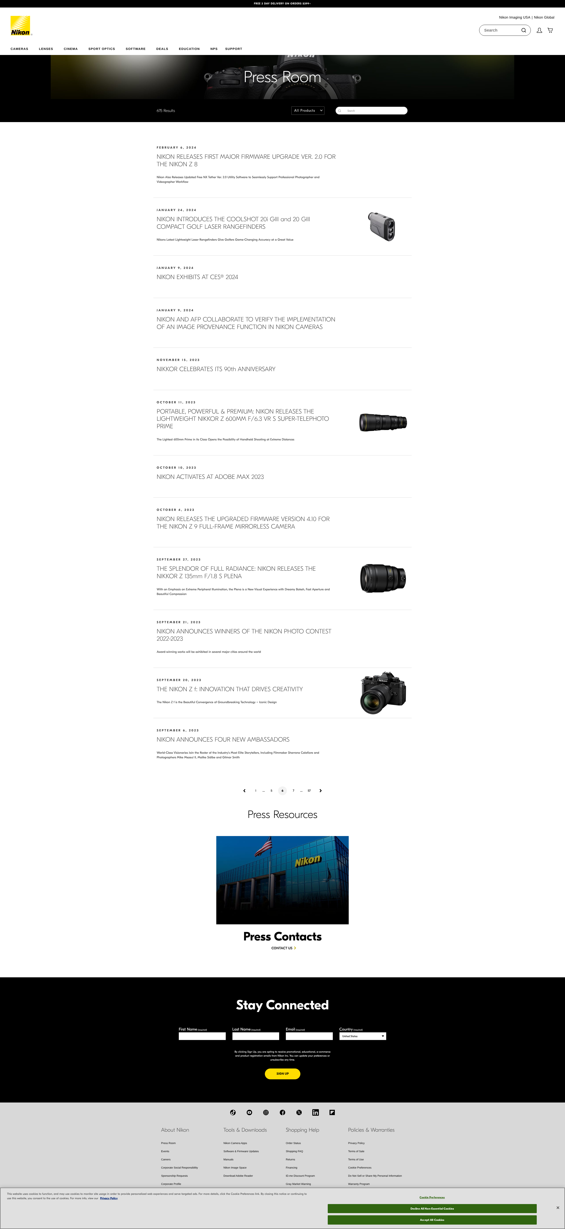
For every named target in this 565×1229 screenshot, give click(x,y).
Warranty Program (359, 1184)
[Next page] (320, 790)
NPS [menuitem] (214, 48)
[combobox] (505, 30)
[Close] (558, 1208)
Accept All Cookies (432, 1219)
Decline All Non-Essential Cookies (432, 1208)
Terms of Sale (356, 1151)
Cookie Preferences (359, 1167)
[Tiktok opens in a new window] (233, 1112)
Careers (166, 1159)
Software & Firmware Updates (241, 1151)
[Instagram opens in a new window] (266, 1112)
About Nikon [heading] (175, 1130)
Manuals (229, 1159)
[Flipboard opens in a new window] (332, 1112)
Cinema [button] (71, 48)
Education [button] (189, 48)
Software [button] (136, 48)
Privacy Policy (356, 1143)
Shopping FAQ (294, 1151)
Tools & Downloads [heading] (245, 1130)
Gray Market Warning (298, 1184)
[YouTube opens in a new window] (249, 1112)
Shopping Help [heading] (302, 1130)
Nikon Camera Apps (235, 1143)
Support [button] (233, 48)
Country (351, 1029)
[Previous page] (244, 790)
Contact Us (281, 948)
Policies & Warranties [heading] (371, 1130)
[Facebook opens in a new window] (282, 1112)
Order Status (293, 1143)
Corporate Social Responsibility (179, 1167)
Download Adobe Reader (238, 1175)
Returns (290, 1159)
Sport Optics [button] (102, 48)
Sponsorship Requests (174, 1175)
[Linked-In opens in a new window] (315, 1112)
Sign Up (288, 1074)
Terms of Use (356, 1159)
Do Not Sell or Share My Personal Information (375, 1175)
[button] (42, 4)
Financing (291, 1167)
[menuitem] (25, 47)
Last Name (246, 1029)
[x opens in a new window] (299, 1112)
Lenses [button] (46, 48)
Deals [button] (162, 48)
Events (165, 1151)
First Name (193, 1029)
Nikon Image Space (235, 1167)
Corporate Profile (171, 1184)
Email (295, 1029)
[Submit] (523, 30)
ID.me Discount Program (300, 1175)
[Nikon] (22, 21)
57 (309, 791)
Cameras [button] (19, 48)
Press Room (168, 1143)
